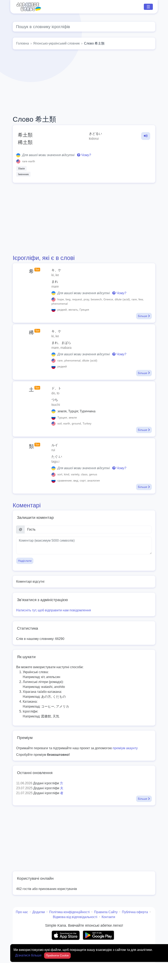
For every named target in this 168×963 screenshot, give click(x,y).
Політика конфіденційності (69, 912)
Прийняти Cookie (57, 955)
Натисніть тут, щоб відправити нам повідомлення (53, 610)
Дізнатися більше (28, 955)
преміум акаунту (125, 748)
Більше (143, 316)
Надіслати (25, 560)
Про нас (22, 912)
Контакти (108, 917)
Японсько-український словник (56, 43)
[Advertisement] (84, 82)
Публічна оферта (135, 912)
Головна (22, 43)
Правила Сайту (106, 912)
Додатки (38, 912)
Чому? (85, 155)
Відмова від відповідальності (75, 917)
